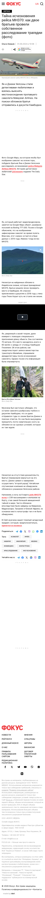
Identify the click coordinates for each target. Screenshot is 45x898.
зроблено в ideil (9, 894)
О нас (5, 747)
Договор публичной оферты (30, 754)
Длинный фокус (10, 743)
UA (37, 4)
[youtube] (25, 767)
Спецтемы (29, 739)
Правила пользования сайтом (9, 754)
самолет (15, 537)
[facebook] (5, 767)
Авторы (28, 743)
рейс (27, 537)
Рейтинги (7, 739)
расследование (11, 550)
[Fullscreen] (40, 249)
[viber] (32, 767)
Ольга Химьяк (8, 44)
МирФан (6, 11)
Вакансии (29, 747)
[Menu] (3, 4)
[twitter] (12, 767)
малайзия (21, 541)
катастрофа (25, 546)
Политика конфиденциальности (16, 889)
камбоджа (9, 546)
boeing (34, 541)
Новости (6, 735)
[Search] (42, 4)
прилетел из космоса (12, 525)
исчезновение (30, 550)
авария (8, 541)
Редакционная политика (9, 761)
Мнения (28, 735)
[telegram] (18, 767)
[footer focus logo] (12, 727)
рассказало (17, 171)
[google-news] (38, 767)
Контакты (37, 889)
